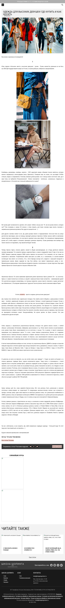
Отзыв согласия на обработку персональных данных (45, 598)
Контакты (6, 582)
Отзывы (5, 580)
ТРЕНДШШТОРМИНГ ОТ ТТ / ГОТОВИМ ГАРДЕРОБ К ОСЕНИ (32, 1)
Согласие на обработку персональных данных (28, 596)
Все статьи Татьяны (8, 440)
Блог (21, 575)
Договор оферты (25, 598)
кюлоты (22, 294)
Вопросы (6, 578)
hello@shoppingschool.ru (40, 576)
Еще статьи (32, 557)
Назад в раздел (57, 446)
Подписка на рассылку (25, 578)
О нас (5, 575)
